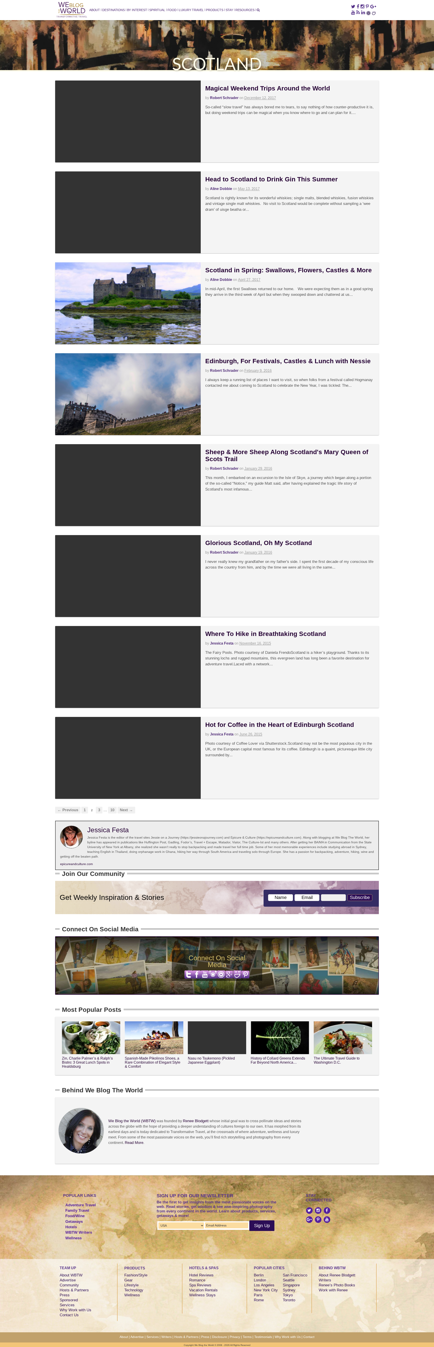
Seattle (289, 1280)
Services (67, 1305)
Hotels (71, 1227)
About (94, 10)
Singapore (291, 1285)
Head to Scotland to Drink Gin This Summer (271, 179)
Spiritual (157, 10)
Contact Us (69, 1315)
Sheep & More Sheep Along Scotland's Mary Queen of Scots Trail (286, 455)
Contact (308, 1337)
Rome (259, 1300)
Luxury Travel (191, 10)
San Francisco (295, 1275)
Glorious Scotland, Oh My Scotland (258, 542)
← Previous (67, 810)
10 (112, 810)
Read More (134, 1143)
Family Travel (77, 1210)
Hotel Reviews (201, 1275)
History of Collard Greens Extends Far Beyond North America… (278, 1060)
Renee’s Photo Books (337, 1285)
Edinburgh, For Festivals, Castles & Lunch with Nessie (288, 361)
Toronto (289, 1300)
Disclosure (219, 1337)
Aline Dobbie (221, 189)
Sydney (289, 1290)
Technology (133, 1290)
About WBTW (71, 1275)
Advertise (68, 1280)
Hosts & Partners (74, 1290)
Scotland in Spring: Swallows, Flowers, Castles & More (288, 270)
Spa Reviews (200, 1285)
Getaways (74, 1221)
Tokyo (288, 1295)
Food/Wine (75, 1216)
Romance (197, 1280)
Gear (128, 1280)
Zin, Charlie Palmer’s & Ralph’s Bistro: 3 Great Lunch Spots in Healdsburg (87, 1062)
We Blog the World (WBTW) (132, 1121)
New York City (266, 1290)
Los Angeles (264, 1285)
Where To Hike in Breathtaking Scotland (265, 633)
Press (65, 1295)
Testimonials (263, 1337)
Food (172, 10)
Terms (247, 1337)
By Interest (137, 10)
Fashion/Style (135, 1275)
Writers (325, 1280)
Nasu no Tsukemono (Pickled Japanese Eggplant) (211, 1060)
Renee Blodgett (196, 1121)
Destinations (113, 10)
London (260, 1280)
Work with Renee (333, 1290)
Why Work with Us (75, 1310)
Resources (245, 10)
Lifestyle (131, 1285)
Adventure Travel (80, 1205)
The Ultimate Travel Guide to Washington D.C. (337, 1060)
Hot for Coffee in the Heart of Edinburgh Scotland (279, 724)
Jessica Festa (222, 643)
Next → (126, 810)
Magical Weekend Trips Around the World (267, 88)
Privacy (235, 1337)
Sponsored (69, 1300)
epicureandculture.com (76, 864)
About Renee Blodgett (337, 1275)
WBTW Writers (78, 1232)
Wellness (73, 1238)
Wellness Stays (202, 1295)
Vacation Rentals (203, 1290)
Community (69, 1285)
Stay (229, 10)
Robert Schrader (224, 98)
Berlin (259, 1275)
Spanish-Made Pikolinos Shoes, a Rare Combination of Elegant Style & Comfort (152, 1062)
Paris (258, 1295)
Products (214, 10)
